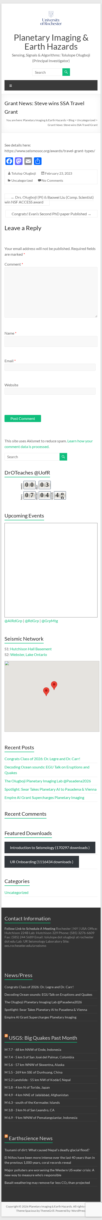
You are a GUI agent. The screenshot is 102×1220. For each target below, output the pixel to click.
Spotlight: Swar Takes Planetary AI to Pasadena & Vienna (51, 789)
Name (10, 333)
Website (11, 385)
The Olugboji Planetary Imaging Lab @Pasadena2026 (48, 781)
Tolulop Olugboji (23, 173)
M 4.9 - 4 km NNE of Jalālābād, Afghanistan (37, 1095)
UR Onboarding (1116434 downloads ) (41, 861)
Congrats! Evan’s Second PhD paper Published (51, 213)
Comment (14, 264)
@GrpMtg (49, 620)
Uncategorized (22, 180)
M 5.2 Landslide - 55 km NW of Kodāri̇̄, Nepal (38, 1080)
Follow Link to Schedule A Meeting (30, 929)
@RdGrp (31, 620)
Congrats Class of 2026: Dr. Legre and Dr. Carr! (42, 758)
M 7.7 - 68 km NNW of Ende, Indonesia (33, 1050)
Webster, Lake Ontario (28, 654)
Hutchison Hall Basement (31, 649)
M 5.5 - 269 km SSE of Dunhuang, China (33, 1072)
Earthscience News (31, 1138)
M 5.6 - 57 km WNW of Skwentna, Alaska (34, 1065)
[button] (46, 691)
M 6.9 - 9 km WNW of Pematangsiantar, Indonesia (41, 1118)
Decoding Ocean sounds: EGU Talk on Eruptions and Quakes (48, 994)
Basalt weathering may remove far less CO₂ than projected (47, 1183)
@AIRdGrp (14, 620)
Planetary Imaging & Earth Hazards (51, 42)
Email (10, 360)
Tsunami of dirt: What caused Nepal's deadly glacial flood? (47, 1150)
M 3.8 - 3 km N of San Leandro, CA (30, 1110)
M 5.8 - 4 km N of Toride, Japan (27, 1087)
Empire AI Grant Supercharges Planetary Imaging (44, 797)
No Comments (52, 180)
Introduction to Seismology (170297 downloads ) (50, 847)
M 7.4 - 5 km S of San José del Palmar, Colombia (39, 1057)
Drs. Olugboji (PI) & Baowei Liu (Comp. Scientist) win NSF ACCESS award (49, 199)
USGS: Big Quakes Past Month (43, 1038)
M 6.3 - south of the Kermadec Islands (32, 1102)
